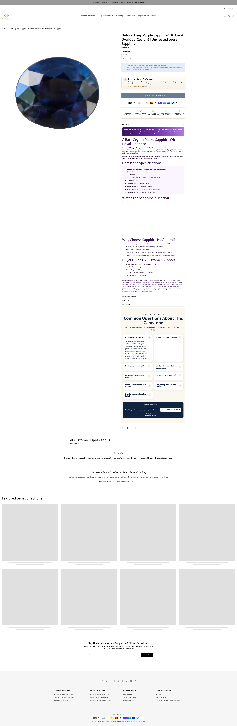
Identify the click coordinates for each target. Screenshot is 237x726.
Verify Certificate (128, 700)
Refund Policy (127, 694)
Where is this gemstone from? (167, 337)
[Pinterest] (110, 681)
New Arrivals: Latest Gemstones (64, 694)
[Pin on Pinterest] (136, 428)
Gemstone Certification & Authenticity (168, 700)
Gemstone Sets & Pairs (61, 700)
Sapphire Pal (102, 721)
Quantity (124, 54)
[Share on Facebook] (127, 428)
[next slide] (232, 2)
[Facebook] (102, 681)
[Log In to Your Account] (229, 16)
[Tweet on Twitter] (132, 428)
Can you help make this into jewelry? (166, 386)
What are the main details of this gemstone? (166, 367)
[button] (153, 95)
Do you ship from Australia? (166, 375)
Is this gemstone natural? (134, 337)
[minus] (123, 58)
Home (4, 29)
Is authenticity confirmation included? (135, 395)
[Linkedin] (127, 681)
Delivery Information (129, 697)
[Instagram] (114, 681)
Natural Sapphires (113, 721)
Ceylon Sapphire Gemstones (99, 697)
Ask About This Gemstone (171, 410)
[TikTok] (118, 681)
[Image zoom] (59, 90)
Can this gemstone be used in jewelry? (135, 376)
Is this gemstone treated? (134, 366)
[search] (225, 15)
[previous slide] (5, 2)
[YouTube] (123, 681)
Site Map (158, 694)
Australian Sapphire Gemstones (100, 694)
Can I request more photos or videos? (135, 386)
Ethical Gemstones (126, 721)
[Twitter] (106, 681)
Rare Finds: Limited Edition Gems (64, 697)
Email (88, 655)
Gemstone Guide (161, 697)
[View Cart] (233, 15)
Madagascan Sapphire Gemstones (100, 700)
